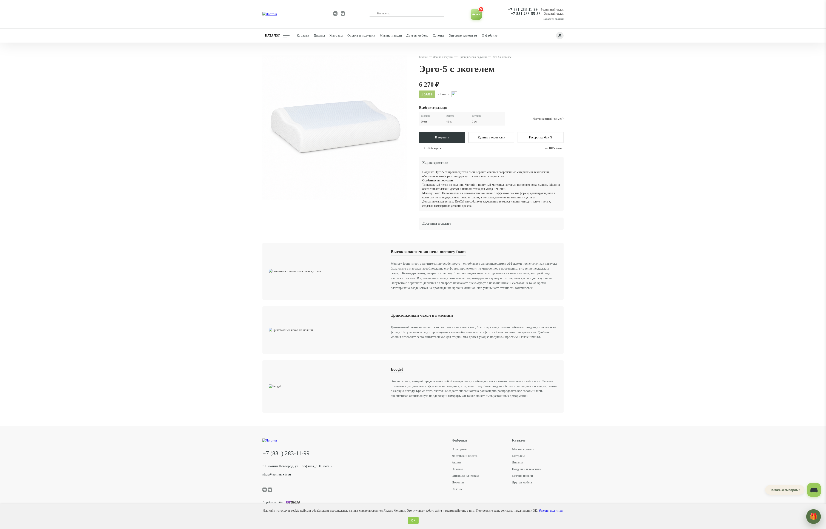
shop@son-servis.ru (276, 474)
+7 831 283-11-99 (523, 10)
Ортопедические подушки (473, 56)
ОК (413, 520)
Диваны (517, 462)
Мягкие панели (522, 475)
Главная (423, 56)
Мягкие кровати (523, 449)
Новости (458, 482)
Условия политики (551, 510)
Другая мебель (522, 482)
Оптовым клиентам (463, 35)
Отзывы (457, 469)
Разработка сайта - (273, 502)
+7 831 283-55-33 (526, 14)
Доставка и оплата (465, 455)
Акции (456, 462)
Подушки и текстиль (526, 469)
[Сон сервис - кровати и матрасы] (285, 14)
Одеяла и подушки (443, 56)
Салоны (457, 489)
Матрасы (518, 455)
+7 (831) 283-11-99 (286, 453)
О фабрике (490, 35)
